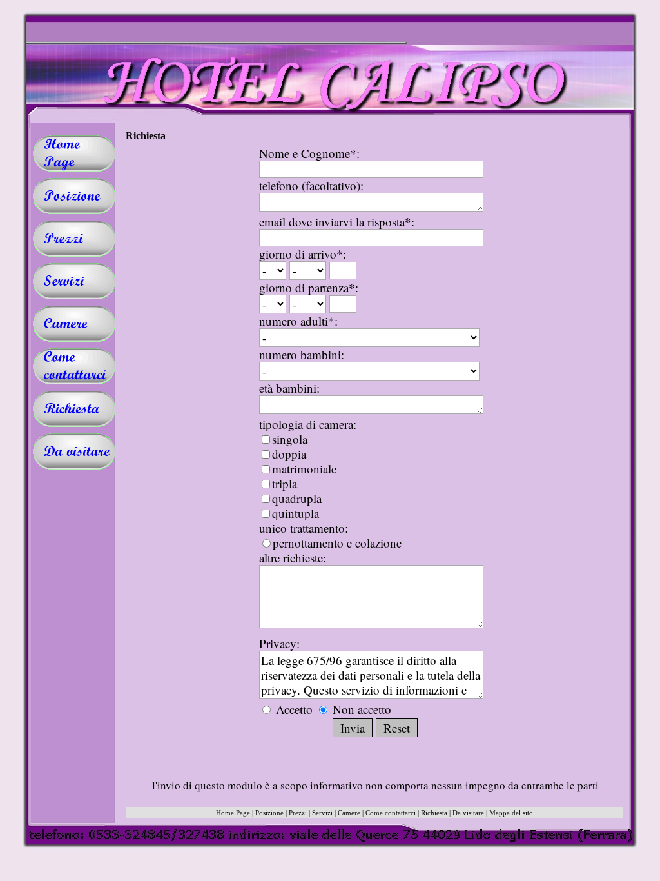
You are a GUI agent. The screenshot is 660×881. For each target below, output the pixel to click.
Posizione (269, 813)
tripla (284, 483)
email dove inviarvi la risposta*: (336, 221)
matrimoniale (304, 468)
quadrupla (297, 498)
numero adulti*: (298, 321)
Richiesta (434, 813)
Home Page (233, 813)
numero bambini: (301, 354)
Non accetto (360, 709)
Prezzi (298, 813)
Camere (349, 813)
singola (289, 439)
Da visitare (468, 813)
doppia (289, 454)
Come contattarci (390, 813)
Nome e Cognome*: (309, 153)
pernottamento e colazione (337, 543)
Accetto (294, 709)
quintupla (295, 513)
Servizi (322, 813)
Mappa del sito (511, 813)
